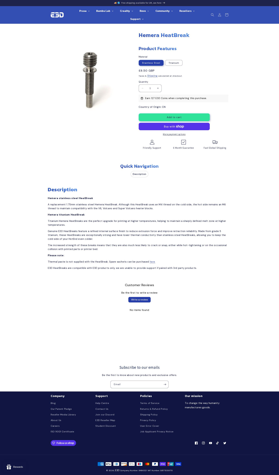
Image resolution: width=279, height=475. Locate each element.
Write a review (139, 299)
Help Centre (102, 403)
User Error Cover (149, 425)
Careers (55, 425)
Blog (53, 403)
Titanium (174, 62)
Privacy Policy (148, 420)
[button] (212, 14)
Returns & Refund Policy (154, 408)
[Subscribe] (164, 384)
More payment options (174, 134)
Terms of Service (150, 403)
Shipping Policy (149, 414)
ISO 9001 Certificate (62, 431)
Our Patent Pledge (61, 408)
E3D (117, 470)
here (152, 261)
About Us (56, 420)
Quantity (143, 81)
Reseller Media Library (63, 414)
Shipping (152, 75)
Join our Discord (104, 414)
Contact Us (101, 408)
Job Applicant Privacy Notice (157, 431)
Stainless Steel (151, 62)
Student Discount (105, 425)
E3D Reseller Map (105, 420)
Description (139, 174)
